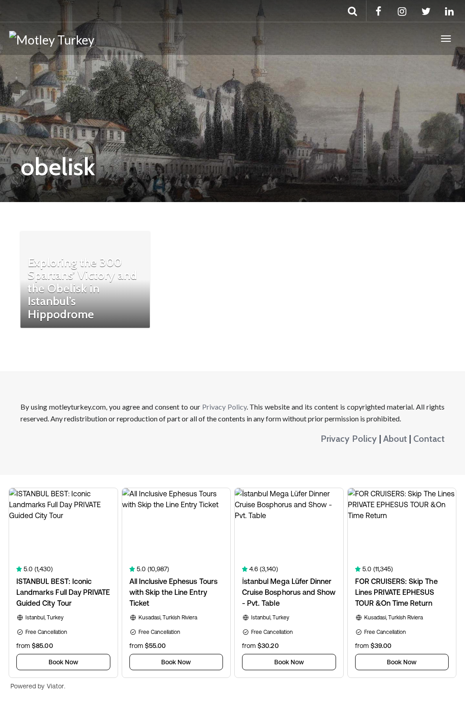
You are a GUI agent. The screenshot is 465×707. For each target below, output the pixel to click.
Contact (429, 438)
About (395, 438)
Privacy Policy (224, 406)
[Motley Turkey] (52, 38)
